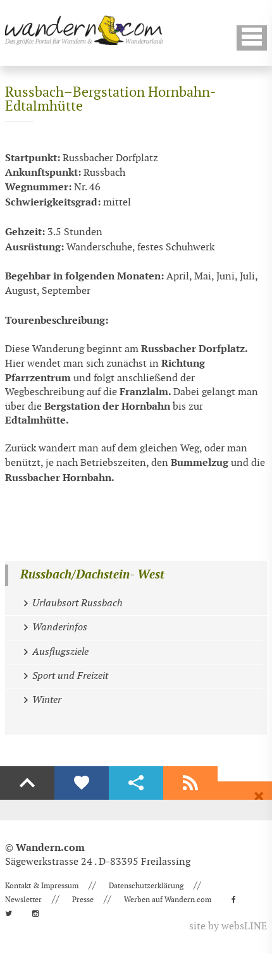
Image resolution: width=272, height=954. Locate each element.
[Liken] (81, 783)
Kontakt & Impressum (41, 885)
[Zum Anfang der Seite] (27, 783)
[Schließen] (258, 796)
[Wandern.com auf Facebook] (238, 899)
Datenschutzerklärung (146, 885)
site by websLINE (228, 926)
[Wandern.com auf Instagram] (39, 913)
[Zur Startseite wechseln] (84, 30)
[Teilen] (136, 783)
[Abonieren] (190, 783)
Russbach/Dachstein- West (92, 575)
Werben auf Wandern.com (167, 899)
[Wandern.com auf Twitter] (12, 913)
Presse (83, 899)
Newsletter (23, 899)
